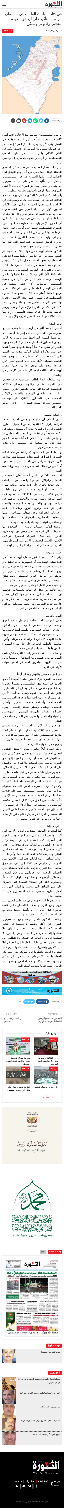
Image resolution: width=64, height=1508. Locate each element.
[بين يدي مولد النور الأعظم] (9, 1411)
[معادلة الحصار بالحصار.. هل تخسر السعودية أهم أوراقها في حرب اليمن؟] (9, 1383)
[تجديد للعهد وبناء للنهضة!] (9, 1356)
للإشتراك (30, 1481)
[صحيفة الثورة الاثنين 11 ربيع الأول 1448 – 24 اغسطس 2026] (32, 1294)
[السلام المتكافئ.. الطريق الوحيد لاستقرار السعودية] (9, 1424)
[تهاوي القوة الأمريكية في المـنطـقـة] (9, 1438)
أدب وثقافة (8, 30)
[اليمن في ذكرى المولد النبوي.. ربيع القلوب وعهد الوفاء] (9, 1397)
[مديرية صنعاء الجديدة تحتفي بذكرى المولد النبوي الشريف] (18, 1046)
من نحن (55, 1481)
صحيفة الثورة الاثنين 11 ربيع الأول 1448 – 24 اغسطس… (32, 1333)
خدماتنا (18, 1481)
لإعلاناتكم (43, 1481)
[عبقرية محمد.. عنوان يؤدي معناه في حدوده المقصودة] (18, 1075)
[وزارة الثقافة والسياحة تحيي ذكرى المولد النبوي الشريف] (46, 1046)
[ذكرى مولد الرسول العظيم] (46, 1075)
